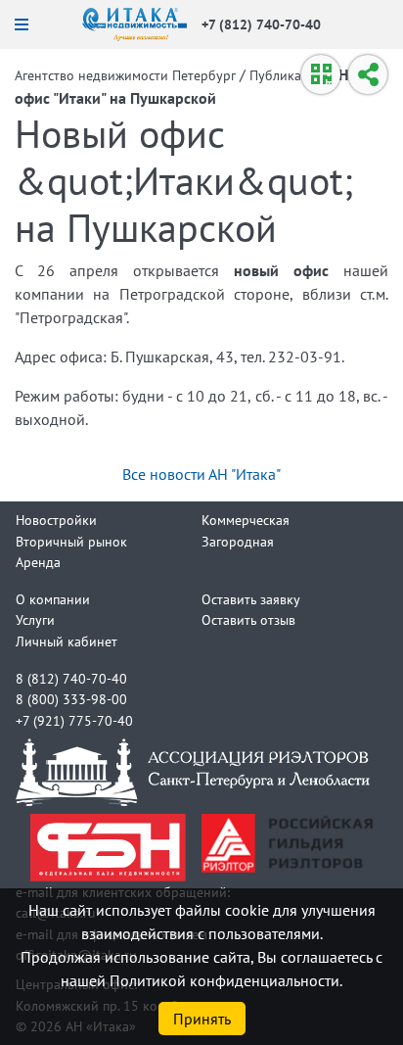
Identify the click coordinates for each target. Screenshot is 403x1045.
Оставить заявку (251, 599)
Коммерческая (246, 519)
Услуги (35, 619)
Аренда (38, 561)
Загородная (238, 541)
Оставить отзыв (248, 619)
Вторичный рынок (71, 541)
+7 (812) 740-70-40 (261, 24)
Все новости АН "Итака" (201, 474)
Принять (202, 1018)
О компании (53, 599)
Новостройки (56, 519)
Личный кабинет (66, 641)
